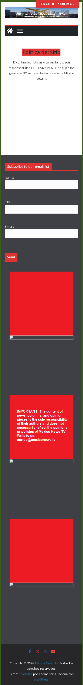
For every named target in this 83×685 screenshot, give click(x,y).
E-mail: (9, 226)
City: (7, 202)
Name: (9, 178)
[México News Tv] (10, 31)
